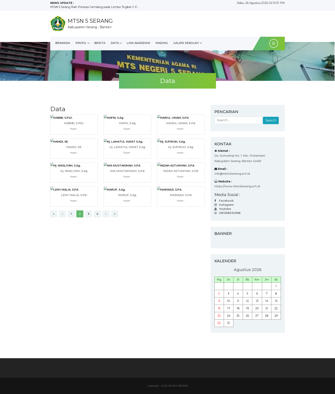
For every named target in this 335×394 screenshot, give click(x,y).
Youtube (225, 209)
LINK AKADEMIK (138, 43)
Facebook (226, 200)
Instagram (226, 205)
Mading (161, 43)
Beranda (62, 43)
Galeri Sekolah (186, 43)
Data (115, 43)
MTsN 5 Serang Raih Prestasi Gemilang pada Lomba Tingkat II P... (94, 7)
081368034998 (230, 213)
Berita (99, 43)
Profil (80, 43)
